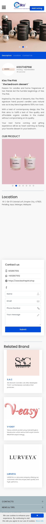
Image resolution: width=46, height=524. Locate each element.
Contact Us (27, 55)
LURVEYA (11, 473)
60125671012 (13, 271)
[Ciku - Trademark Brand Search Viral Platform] (23, 5)
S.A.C (9, 379)
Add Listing (37, 8)
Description (7, 55)
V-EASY (11, 426)
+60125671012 (14, 276)
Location (17, 55)
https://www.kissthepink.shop (21, 280)
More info (39, 521)
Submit (23, 329)
